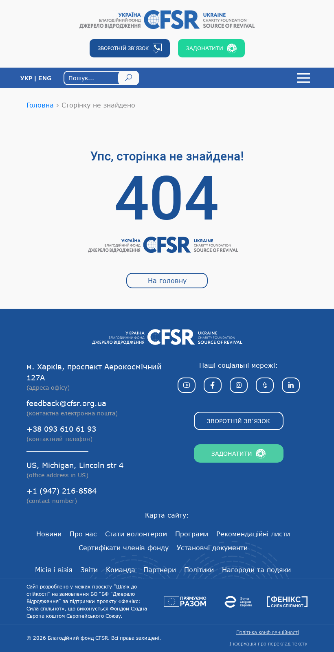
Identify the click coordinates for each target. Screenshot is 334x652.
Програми (191, 534)
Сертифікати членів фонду (124, 547)
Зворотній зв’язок (238, 420)
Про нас (83, 534)
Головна (40, 105)
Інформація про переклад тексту (268, 644)
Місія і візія (54, 569)
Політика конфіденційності (267, 632)
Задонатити (231, 453)
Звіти (89, 569)
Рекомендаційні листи (253, 534)
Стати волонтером (136, 534)
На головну (167, 280)
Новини (49, 534)
